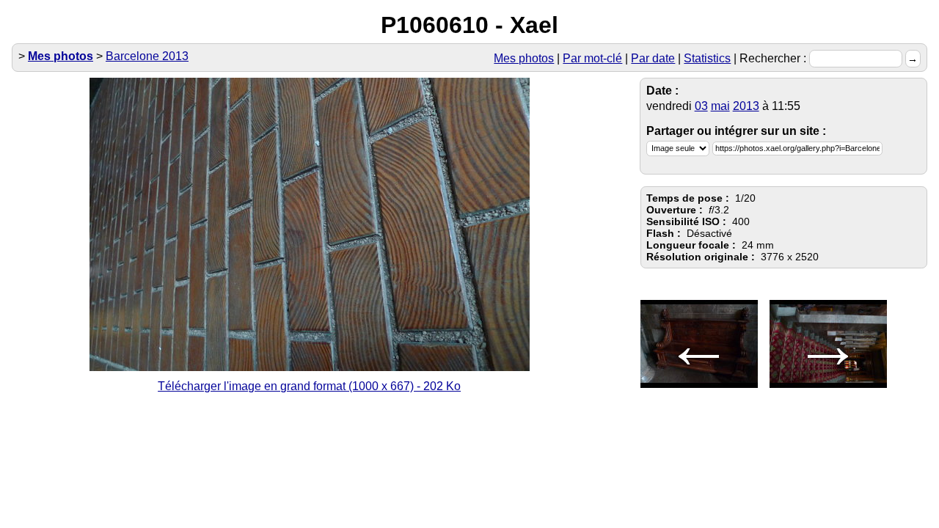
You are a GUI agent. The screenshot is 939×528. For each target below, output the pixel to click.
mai (720, 106)
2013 (746, 106)
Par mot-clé (592, 58)
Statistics (707, 58)
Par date (653, 58)
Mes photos (524, 58)
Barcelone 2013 (147, 56)
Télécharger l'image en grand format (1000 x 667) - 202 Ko (309, 386)
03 (701, 106)
